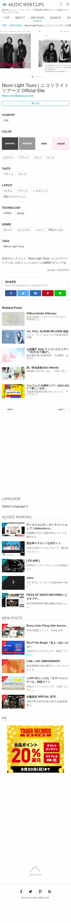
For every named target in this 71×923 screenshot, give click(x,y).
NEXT (61, 409)
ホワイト (8, 157)
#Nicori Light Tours (14, 246)
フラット (8, 174)
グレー (38, 157)
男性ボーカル (55, 229)
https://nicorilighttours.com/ (18, 95)
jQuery (20, 213)
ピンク (51, 157)
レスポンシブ (40, 190)
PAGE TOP (35, 875)
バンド (39, 229)
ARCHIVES (37, 17)
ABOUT (20, 17)
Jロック (8, 229)
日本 (6, 120)
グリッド (23, 190)
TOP (6, 17)
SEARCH (55, 17)
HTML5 (8, 213)
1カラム (8, 190)
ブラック (24, 157)
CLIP (36, 103)
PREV (10, 409)
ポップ (22, 174)
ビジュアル (24, 229)
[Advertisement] (35, 455)
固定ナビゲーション (15, 196)
